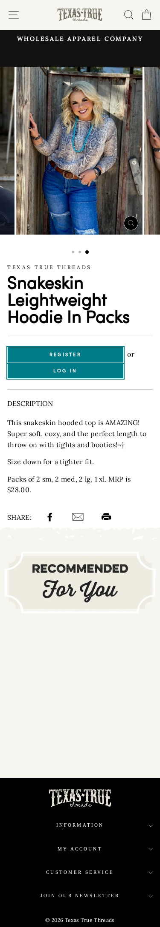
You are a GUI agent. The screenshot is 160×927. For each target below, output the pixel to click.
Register (65, 354)
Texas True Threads (49, 267)
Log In (65, 371)
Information (80, 825)
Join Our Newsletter (80, 895)
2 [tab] (81, 253)
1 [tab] (74, 253)
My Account (80, 849)
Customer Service (79, 872)
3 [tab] (87, 252)
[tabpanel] (80, 151)
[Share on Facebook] (51, 518)
